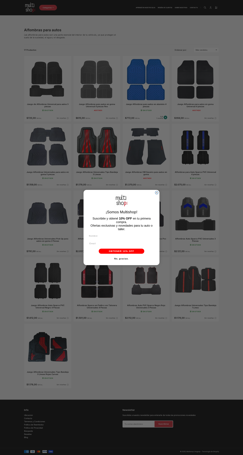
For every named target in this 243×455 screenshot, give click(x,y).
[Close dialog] (156, 192)
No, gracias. (121, 259)
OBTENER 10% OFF (121, 251)
